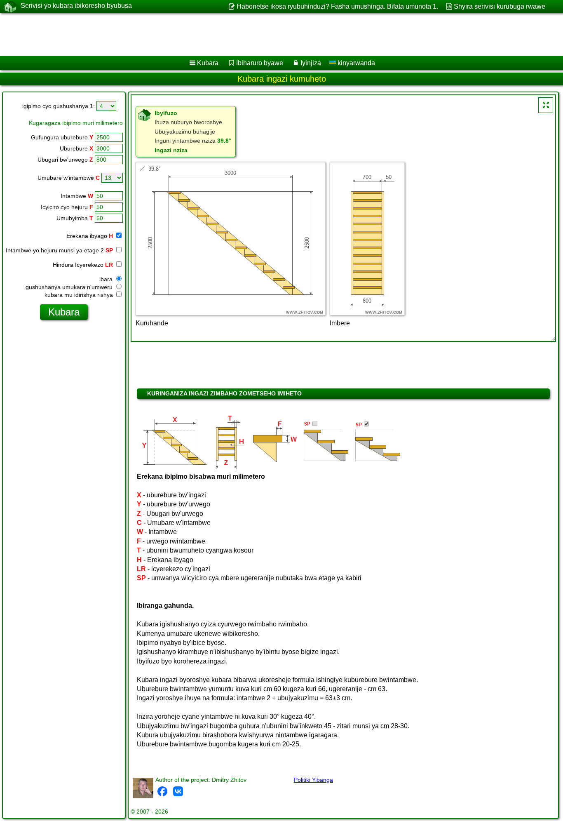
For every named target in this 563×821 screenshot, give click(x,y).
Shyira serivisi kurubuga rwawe (499, 6)
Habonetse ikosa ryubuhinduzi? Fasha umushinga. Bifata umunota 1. (337, 6)
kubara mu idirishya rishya (80, 295)
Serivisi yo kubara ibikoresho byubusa (76, 5)
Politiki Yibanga (313, 779)
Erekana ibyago (89, 236)
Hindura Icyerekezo (83, 264)
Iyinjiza (310, 62)
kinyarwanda (355, 62)
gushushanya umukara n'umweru (70, 287)
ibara (106, 279)
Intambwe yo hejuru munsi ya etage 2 (59, 250)
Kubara (207, 62)
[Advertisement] (250, 34)
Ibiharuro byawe (259, 62)
